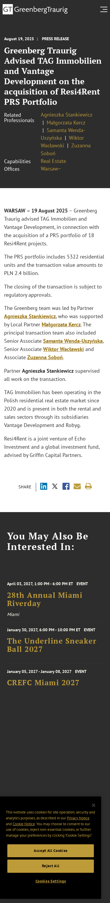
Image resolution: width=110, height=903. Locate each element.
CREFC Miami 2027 (43, 682)
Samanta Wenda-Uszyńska (73, 340)
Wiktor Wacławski (63, 349)
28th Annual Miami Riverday (45, 599)
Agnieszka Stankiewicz (66, 114)
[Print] (88, 486)
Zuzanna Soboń (45, 357)
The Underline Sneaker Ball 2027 (52, 645)
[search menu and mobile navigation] (105, 9)
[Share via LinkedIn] (43, 487)
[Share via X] (54, 487)
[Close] (93, 805)
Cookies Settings (50, 881)
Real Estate (53, 161)
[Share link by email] (77, 486)
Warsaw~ (51, 168)
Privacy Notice (78, 818)
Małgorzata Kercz (66, 122)
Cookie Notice (24, 823)
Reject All (51, 865)
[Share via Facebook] (66, 487)
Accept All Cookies (50, 850)
